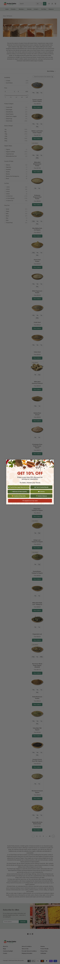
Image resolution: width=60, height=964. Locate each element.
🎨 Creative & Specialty (19, 496)
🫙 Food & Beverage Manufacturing (18, 487)
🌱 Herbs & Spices (41, 496)
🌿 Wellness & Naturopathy (19, 491)
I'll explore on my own (30, 501)
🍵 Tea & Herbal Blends (41, 487)
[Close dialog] (52, 461)
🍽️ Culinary (41, 491)
